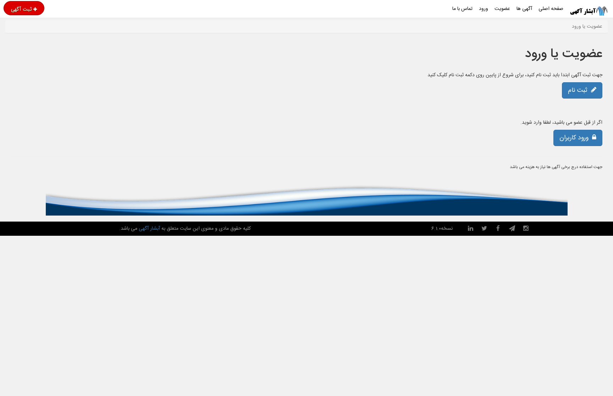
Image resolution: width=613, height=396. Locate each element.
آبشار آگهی (148, 228)
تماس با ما (462, 9)
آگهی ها (524, 9)
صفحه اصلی (551, 9)
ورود (483, 9)
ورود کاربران (575, 138)
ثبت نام (579, 90)
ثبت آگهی (21, 9)
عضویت (502, 9)
